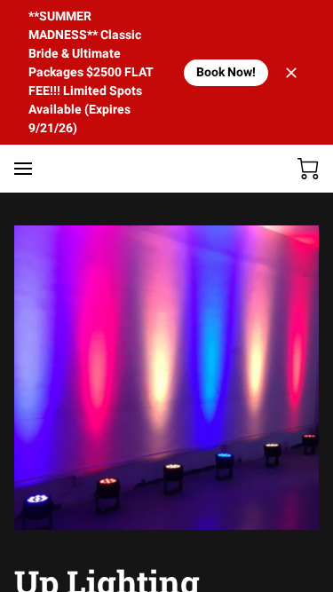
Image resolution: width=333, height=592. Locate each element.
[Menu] (23, 168)
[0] (308, 168)
